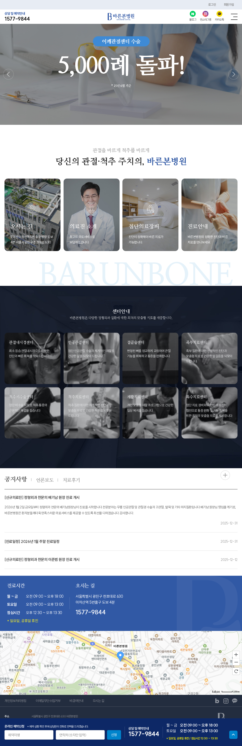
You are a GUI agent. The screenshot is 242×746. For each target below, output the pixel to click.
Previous (8, 74)
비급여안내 (76, 701)
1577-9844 (17, 19)
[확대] (236, 654)
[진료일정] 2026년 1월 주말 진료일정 (31, 541)
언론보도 (44, 480)
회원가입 (229, 4)
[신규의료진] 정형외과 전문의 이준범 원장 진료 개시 (42, 559)
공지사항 (15, 478)
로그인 (212, 4)
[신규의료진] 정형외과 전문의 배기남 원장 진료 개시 (42, 497)
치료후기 (71, 480)
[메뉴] (234, 17)
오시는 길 (98, 701)
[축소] (236, 662)
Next (233, 74)
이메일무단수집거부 (48, 701)
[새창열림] (217, 701)
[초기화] (236, 671)
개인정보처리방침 (15, 701)
